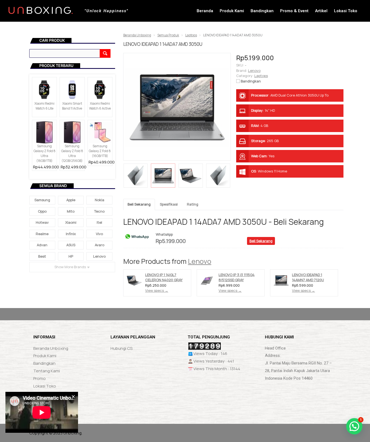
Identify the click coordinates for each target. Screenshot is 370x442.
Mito (70, 211)
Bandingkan (262, 10)
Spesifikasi (169, 204)
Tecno (99, 211)
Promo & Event (294, 10)
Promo (39, 378)
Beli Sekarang (139, 204)
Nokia (99, 199)
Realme (42, 233)
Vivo (99, 233)
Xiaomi (70, 222)
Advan (42, 244)
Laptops (261, 75)
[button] (72, 289)
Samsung (42, 199)
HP (71, 256)
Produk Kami (232, 10)
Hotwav (42, 222)
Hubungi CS (121, 348)
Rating (192, 204)
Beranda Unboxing (50, 348)
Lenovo (199, 261)
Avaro (99, 244)
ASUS (70, 244)
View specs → (156, 290)
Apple (70, 199)
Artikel (321, 10)
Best (42, 256)
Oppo (42, 211)
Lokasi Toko (345, 10)
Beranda (205, 10)
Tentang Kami (46, 371)
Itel (99, 222)
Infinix (71, 233)
